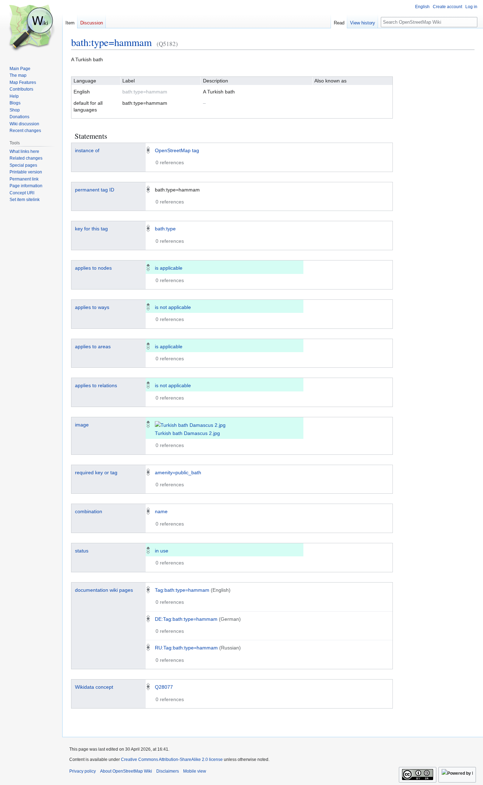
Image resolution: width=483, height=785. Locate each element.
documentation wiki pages (104, 590)
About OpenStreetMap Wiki (126, 771)
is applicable (168, 268)
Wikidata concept (94, 687)
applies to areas (93, 346)
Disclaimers (167, 771)
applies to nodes (93, 268)
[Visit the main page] (31, 28)
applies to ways (92, 307)
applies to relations (96, 385)
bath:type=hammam (111, 42)
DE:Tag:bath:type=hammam (186, 619)
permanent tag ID (94, 190)
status (81, 551)
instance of (87, 150)
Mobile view (194, 771)
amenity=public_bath (178, 472)
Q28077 (164, 687)
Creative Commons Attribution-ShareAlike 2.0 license (172, 759)
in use (161, 551)
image (82, 425)
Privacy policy (82, 771)
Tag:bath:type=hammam (182, 590)
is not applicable (173, 307)
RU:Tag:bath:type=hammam (186, 648)
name (161, 511)
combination (88, 511)
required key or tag (96, 472)
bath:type (165, 228)
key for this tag (91, 228)
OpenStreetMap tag (177, 150)
